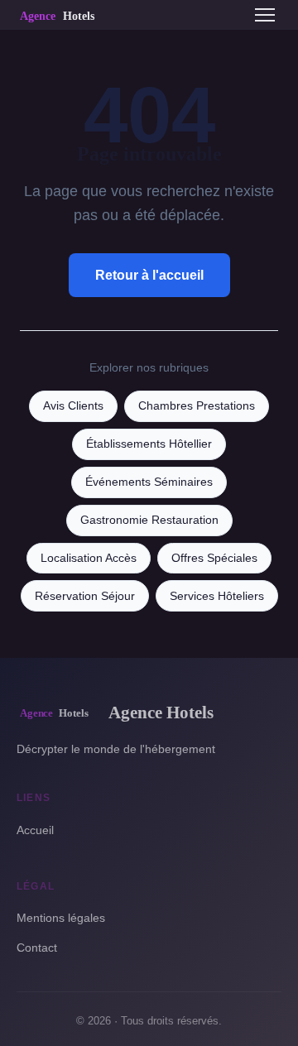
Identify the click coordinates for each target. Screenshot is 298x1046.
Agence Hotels (161, 712)
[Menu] (264, 15)
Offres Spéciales (214, 558)
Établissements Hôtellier (149, 444)
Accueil (35, 830)
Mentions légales (61, 917)
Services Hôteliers (217, 596)
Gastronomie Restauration (149, 520)
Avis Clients (73, 406)
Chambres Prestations (196, 406)
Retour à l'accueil (149, 275)
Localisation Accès (89, 558)
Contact (37, 947)
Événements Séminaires (149, 482)
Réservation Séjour (85, 596)
